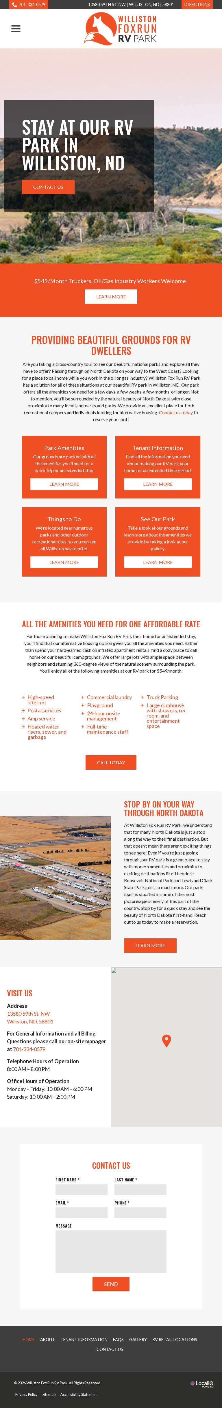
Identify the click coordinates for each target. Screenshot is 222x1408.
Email (63, 1203)
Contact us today (176, 412)
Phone (123, 1203)
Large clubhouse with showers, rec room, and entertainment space (166, 716)
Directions (197, 4)
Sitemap (49, 1394)
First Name (69, 1180)
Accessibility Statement (79, 1394)
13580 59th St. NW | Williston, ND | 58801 (131, 4)
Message (64, 1226)
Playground (100, 705)
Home (29, 1339)
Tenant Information (84, 1339)
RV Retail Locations (174, 1339)
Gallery (138, 1339)
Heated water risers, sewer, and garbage (46, 731)
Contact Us (48, 187)
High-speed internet (40, 699)
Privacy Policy (26, 1394)
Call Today (111, 762)
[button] (166, 1041)
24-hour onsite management (103, 716)
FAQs (118, 1339)
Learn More (111, 296)
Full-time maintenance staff (107, 729)
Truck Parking (162, 697)
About (47, 1339)
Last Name (126, 1180)
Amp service (41, 718)
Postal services (44, 710)
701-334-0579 (32, 4)
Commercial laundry (109, 697)
